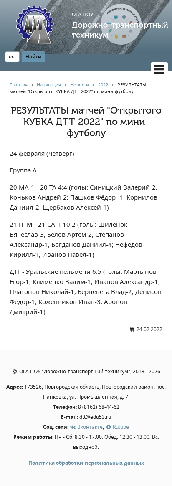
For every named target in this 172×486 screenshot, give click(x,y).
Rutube (120, 426)
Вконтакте (89, 426)
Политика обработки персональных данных (86, 462)
